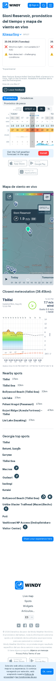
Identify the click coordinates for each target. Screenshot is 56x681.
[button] (41, 305)
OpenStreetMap (37, 272)
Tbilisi (7, 300)
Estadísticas (27, 98)
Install (43, 153)
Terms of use (34, 654)
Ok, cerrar (47, 671)
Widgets (28, 606)
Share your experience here (38, 539)
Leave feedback (16, 90)
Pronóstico (10, 98)
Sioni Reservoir (22, 213)
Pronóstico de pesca (15, 104)
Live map (28, 596)
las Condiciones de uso (26, 677)
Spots (28, 601)
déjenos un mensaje (39, 650)
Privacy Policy (22, 654)
